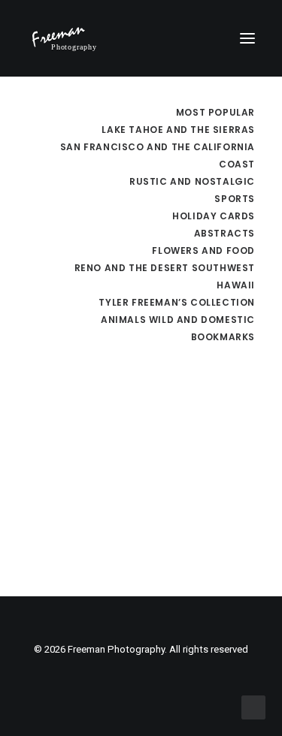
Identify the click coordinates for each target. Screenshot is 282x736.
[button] (247, 38)
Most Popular (215, 112)
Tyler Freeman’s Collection (177, 302)
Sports (234, 198)
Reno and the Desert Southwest (164, 267)
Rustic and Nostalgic (192, 181)
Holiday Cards (213, 216)
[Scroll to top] (253, 706)
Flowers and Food (203, 250)
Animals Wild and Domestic (178, 319)
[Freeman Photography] (64, 38)
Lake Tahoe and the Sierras (178, 129)
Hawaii (236, 285)
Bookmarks (223, 336)
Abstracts (224, 233)
